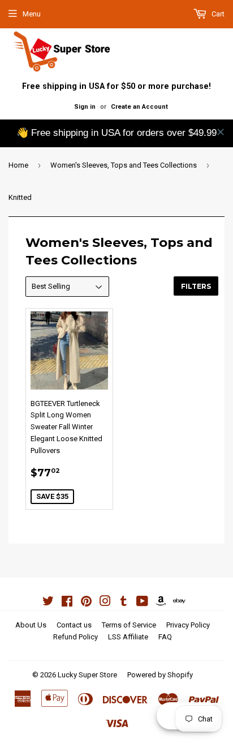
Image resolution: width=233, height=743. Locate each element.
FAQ (165, 637)
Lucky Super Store (87, 675)
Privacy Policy (188, 625)
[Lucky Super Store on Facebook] (67, 603)
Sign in (85, 106)
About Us (30, 625)
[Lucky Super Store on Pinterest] (86, 603)
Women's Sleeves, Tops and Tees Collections (123, 165)
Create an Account (139, 106)
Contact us (74, 625)
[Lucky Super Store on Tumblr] (123, 603)
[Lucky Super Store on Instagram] (105, 603)
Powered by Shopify (160, 675)
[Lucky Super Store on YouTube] (142, 603)
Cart (217, 14)
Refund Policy (75, 637)
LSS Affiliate (128, 637)
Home (18, 165)
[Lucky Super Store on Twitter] (48, 603)
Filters (196, 286)
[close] (220, 132)
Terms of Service (129, 625)
